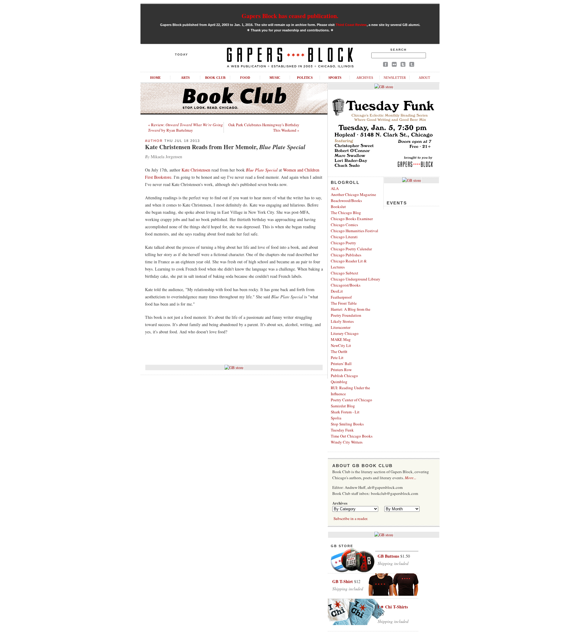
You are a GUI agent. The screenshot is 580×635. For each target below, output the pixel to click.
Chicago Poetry (343, 242)
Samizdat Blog (343, 406)
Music (274, 77)
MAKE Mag (341, 339)
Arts (185, 77)
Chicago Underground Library (355, 279)
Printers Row (341, 369)
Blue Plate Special (262, 170)
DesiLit (337, 291)
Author (154, 141)
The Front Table (344, 303)
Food (245, 77)
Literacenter (340, 327)
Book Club (215, 77)
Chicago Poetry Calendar (351, 249)
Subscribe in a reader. (351, 518)
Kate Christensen (196, 170)
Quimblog (339, 381)
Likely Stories (342, 321)
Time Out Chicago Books (351, 436)
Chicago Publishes (346, 255)
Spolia (336, 418)
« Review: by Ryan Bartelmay (185, 127)
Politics (305, 77)
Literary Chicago (345, 333)
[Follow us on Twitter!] (403, 65)
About (424, 77)
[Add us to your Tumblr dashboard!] (412, 65)
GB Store (342, 546)
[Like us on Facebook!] (385, 65)
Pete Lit (337, 357)
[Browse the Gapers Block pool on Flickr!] (394, 65)
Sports (334, 77)
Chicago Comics (344, 224)
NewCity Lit (341, 345)
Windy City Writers (346, 442)
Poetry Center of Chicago (351, 399)
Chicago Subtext (344, 273)
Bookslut (338, 206)
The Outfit (339, 351)
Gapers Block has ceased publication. (290, 15)
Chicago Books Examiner (352, 218)
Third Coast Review (351, 25)
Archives (364, 77)
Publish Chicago (344, 375)
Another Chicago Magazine (353, 194)
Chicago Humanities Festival (354, 230)
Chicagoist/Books (345, 285)
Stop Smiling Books (347, 424)
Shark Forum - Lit (345, 412)
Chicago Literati (344, 236)
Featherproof (341, 297)
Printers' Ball (341, 363)
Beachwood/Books (346, 200)
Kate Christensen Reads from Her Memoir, (225, 147)
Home (155, 77)
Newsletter (395, 77)
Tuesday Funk (342, 430)
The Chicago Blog (346, 212)
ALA (335, 188)
